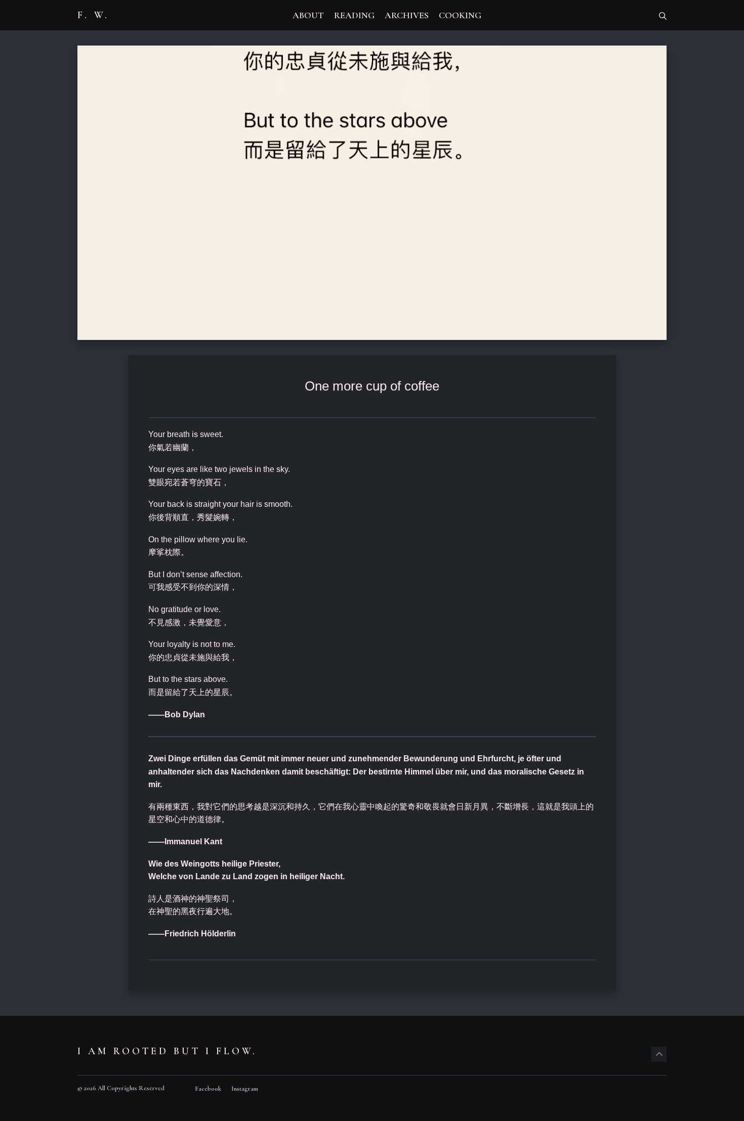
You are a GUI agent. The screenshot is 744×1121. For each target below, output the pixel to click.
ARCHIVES (407, 15)
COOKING (460, 15)
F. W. (93, 15)
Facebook (208, 1089)
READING (354, 15)
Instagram (244, 1089)
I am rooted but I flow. (167, 1051)
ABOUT (308, 15)
